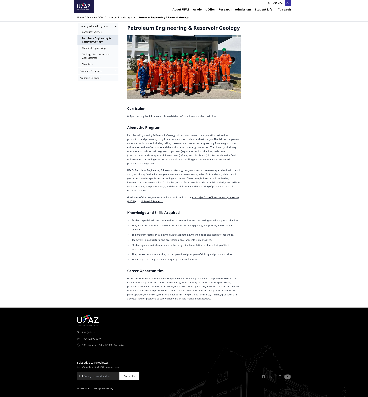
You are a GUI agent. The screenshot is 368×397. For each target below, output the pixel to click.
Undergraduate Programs (121, 17)
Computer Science (92, 32)
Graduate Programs (90, 71)
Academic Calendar (90, 78)
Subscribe (129, 376)
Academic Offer (95, 17)
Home (80, 17)
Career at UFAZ (275, 2)
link (151, 116)
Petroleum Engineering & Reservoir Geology (96, 40)
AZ (287, 2)
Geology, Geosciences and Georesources (96, 56)
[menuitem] (181, 9)
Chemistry (87, 64)
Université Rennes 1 (152, 201)
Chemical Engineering (94, 48)
